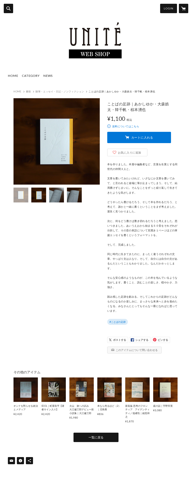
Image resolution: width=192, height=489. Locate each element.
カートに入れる (142, 137)
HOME (13, 75)
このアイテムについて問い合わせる (137, 350)
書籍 (28, 91)
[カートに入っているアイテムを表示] (183, 8)
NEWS (48, 75)
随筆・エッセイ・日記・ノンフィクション (59, 91)
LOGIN (168, 8)
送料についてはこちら (125, 126)
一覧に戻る (96, 437)
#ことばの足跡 (118, 321)
